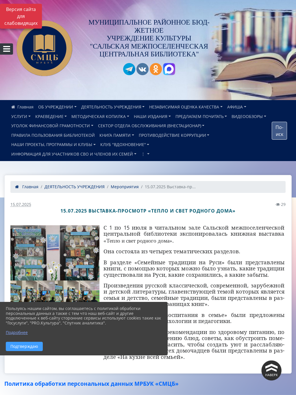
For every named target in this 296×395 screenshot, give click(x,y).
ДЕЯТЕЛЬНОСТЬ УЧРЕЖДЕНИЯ (111, 107)
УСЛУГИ (19, 116)
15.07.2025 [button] (20, 204)
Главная (29, 186)
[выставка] (77, 297)
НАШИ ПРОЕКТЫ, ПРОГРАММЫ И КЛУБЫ (51, 144)
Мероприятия (125, 186)
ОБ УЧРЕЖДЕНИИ (55, 107)
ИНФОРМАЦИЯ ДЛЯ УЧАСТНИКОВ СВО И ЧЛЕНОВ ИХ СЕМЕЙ (72, 154)
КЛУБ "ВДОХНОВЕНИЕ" (123, 144)
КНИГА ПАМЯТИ (115, 135)
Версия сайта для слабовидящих (21, 16)
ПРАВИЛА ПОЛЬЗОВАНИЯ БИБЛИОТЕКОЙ (53, 135)
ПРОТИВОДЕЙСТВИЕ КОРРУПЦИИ (172, 135)
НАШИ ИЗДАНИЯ (150, 116)
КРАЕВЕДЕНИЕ (49, 116)
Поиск (279, 130)
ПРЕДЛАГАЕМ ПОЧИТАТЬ (199, 116)
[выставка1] (32, 297)
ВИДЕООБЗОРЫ (247, 116)
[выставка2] (54, 252)
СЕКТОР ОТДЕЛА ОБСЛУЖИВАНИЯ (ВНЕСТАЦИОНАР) (149, 125)
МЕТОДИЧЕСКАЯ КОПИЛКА (98, 116)
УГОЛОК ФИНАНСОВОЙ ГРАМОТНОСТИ (50, 125)
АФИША (235, 107)
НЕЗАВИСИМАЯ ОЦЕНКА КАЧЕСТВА (184, 107)
